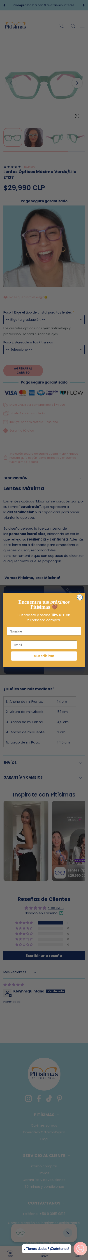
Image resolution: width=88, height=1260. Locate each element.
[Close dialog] (80, 597)
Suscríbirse (44, 656)
